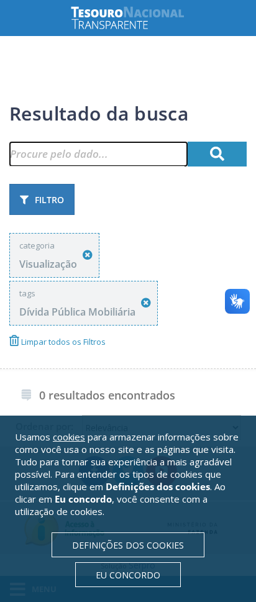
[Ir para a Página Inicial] (137, 17)
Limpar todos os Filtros (62, 341)
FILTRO (49, 200)
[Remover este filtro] (88, 255)
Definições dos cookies (128, 545)
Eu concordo (128, 575)
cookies (69, 437)
